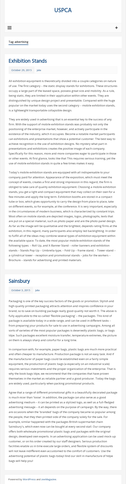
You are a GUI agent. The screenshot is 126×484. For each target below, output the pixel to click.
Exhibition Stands (28, 61)
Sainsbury (19, 281)
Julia (39, 70)
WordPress (29, 479)
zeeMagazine (48, 479)
